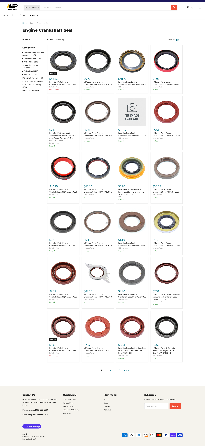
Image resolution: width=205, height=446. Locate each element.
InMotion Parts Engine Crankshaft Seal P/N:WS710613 (98, 83)
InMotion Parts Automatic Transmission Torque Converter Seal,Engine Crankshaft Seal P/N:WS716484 (62, 137)
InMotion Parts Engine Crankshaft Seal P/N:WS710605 (132, 83)
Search (24, 434)
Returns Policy (69, 406)
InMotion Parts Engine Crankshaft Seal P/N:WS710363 (98, 295)
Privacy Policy (68, 403)
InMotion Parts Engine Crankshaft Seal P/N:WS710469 (167, 244)
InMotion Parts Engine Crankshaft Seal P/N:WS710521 (63, 244)
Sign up (175, 406)
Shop (14, 15)
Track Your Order (69, 399)
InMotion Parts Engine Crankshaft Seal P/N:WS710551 (98, 190)
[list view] (181, 40)
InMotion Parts (54, 87)
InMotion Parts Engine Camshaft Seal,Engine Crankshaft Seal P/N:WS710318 (132, 350)
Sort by (50, 40)
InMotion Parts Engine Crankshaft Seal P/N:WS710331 (98, 349)
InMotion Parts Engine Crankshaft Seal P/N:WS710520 (98, 244)
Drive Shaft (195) (31, 74)
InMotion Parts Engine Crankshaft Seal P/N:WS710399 (63, 295)
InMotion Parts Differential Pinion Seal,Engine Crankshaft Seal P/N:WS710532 (131, 192)
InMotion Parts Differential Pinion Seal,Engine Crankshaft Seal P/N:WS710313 (165, 350)
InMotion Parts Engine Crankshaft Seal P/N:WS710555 (63, 190)
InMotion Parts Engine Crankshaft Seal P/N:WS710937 (63, 83)
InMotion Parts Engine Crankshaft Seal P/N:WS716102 (98, 134)
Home (5, 15)
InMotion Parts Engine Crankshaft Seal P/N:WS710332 (63, 349)
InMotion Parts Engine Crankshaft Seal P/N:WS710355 (132, 295)
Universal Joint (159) (30, 90)
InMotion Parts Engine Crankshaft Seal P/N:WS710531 (167, 190)
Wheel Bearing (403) (32, 58)
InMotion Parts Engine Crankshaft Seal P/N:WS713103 (132, 134)
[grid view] (177, 40)
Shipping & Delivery (71, 410)
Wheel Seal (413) (31, 71)
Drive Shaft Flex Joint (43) (32, 78)
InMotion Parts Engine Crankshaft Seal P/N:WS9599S (166, 83)
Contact (23, 15)
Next (125, 370)
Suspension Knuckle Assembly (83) (30, 66)
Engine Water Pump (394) (33, 81)
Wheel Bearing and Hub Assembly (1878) (33, 53)
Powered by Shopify (29, 439)
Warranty (67, 413)
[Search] (174, 7)
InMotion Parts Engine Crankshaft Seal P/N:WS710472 (132, 244)
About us (34, 15)
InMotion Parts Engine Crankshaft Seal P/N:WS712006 (167, 134)
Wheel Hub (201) (31, 62)
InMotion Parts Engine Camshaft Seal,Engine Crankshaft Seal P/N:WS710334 (166, 297)
